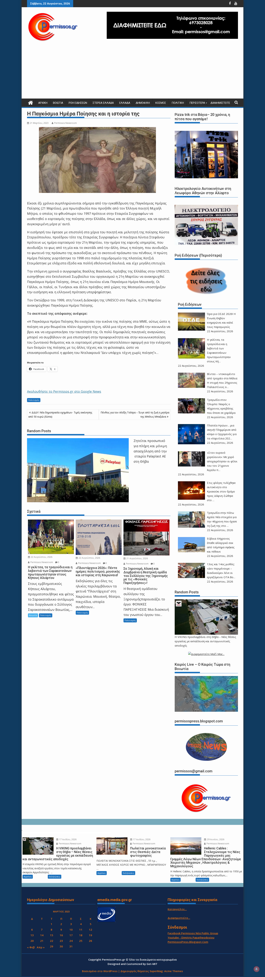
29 (51, 946)
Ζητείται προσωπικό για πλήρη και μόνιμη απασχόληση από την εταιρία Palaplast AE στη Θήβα (150, 451)
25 (80, 941)
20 (32, 941)
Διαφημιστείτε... (179, 918)
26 (90, 941)
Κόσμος (160, 102)
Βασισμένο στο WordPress (100, 971)
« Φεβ (31, 947)
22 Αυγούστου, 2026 (41, 557)
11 (80, 929)
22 (51, 941)
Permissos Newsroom (65, 123)
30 (61, 946)
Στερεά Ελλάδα (103, 102)
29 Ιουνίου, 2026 (215, 839)
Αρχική (42, 102)
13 (32, 935)
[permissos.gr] (30, 102)
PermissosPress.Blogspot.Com (188, 942)
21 (41, 941)
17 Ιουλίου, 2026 (67, 839)
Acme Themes (173, 971)
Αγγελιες (28, 876)
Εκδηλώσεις (54, 876)
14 (41, 935)
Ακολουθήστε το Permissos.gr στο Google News (64, 391)
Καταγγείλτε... (177, 909)
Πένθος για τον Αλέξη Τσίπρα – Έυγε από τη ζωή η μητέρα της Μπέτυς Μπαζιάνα (135, 414)
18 (80, 935)
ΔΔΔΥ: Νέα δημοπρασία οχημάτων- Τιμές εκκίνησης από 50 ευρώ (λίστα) (60, 414)
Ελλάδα (124, 102)
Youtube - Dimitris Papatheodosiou (191, 937)
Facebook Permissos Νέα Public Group (193, 933)
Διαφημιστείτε (220, 102)
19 (90, 935)
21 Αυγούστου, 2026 (137, 558)
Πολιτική (178, 102)
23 (61, 941)
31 (71, 946)
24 (71, 941)
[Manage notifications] (256, 969)
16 (61, 935)
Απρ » (41, 947)
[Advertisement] (132, 71)
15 (51, 935)
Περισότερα (197, 102)
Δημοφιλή (143, 102)
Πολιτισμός (33, 400)
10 (71, 929)
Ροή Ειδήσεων (78, 102)
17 (71, 935)
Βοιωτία (58, 102)
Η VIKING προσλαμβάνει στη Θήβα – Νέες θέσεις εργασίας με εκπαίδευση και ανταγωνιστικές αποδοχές (205, 641)
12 (90, 929)
